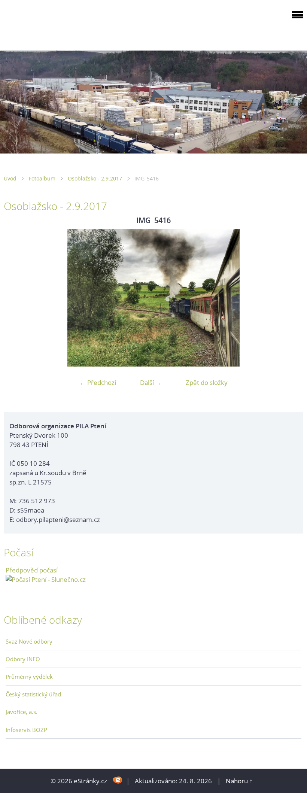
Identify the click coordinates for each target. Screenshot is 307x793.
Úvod (10, 178)
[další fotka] (291, 298)
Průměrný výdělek (29, 676)
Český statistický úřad (33, 694)
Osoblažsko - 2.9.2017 (95, 178)
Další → (151, 382)
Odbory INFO (23, 659)
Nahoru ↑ (239, 781)
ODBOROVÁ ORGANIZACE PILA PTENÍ (51, 24)
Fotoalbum (42, 178)
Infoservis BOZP (26, 729)
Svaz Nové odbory (29, 641)
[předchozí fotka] (15, 298)
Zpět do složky (207, 382)
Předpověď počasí (32, 570)
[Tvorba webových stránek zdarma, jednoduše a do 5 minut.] (117, 780)
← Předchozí (97, 382)
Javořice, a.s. (21, 711)
